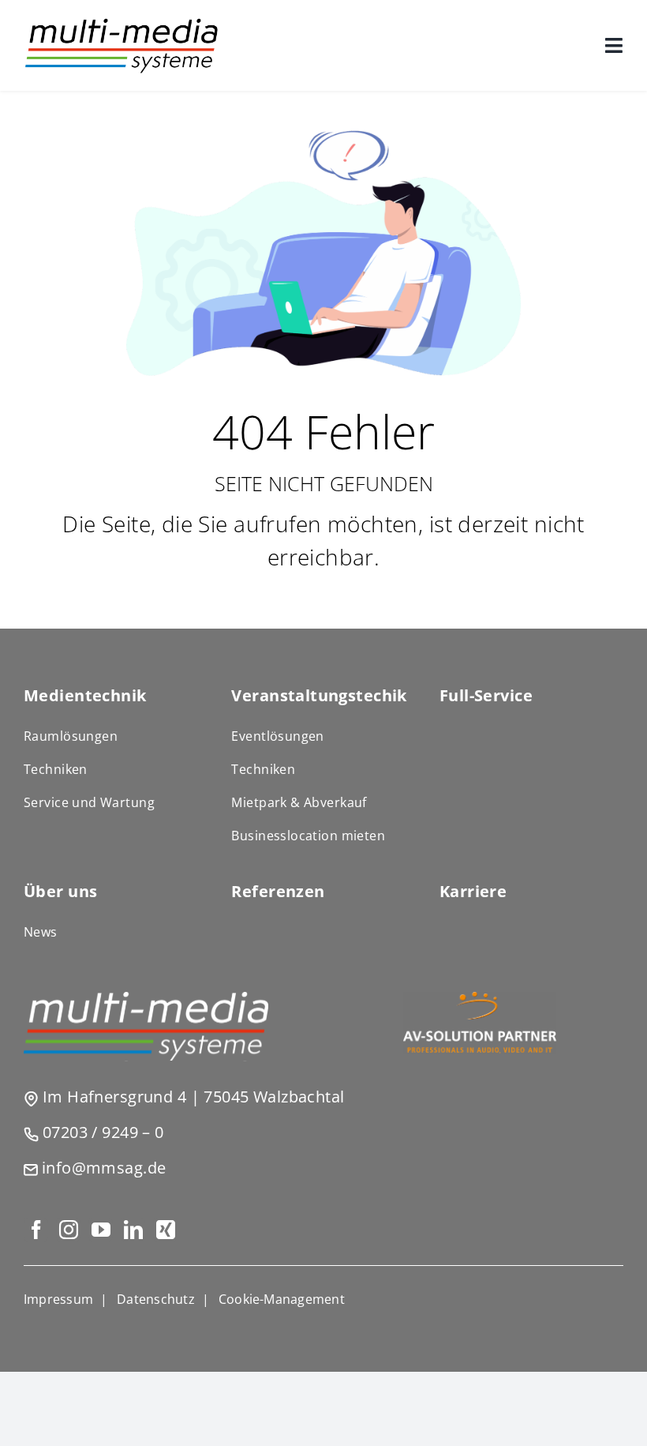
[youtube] (100, 1229)
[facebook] (36, 1229)
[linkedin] (133, 1229)
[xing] (165, 1229)
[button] (282, 1299)
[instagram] (68, 1229)
